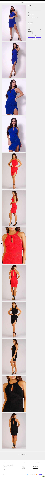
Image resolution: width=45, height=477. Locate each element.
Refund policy (23, 468)
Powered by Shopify (5, 475)
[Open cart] (43, 2)
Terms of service (23, 467)
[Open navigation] (1, 2)
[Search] (42, 2)
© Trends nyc (4, 474)
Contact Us (23, 466)
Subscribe (35, 468)
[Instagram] (4, 469)
